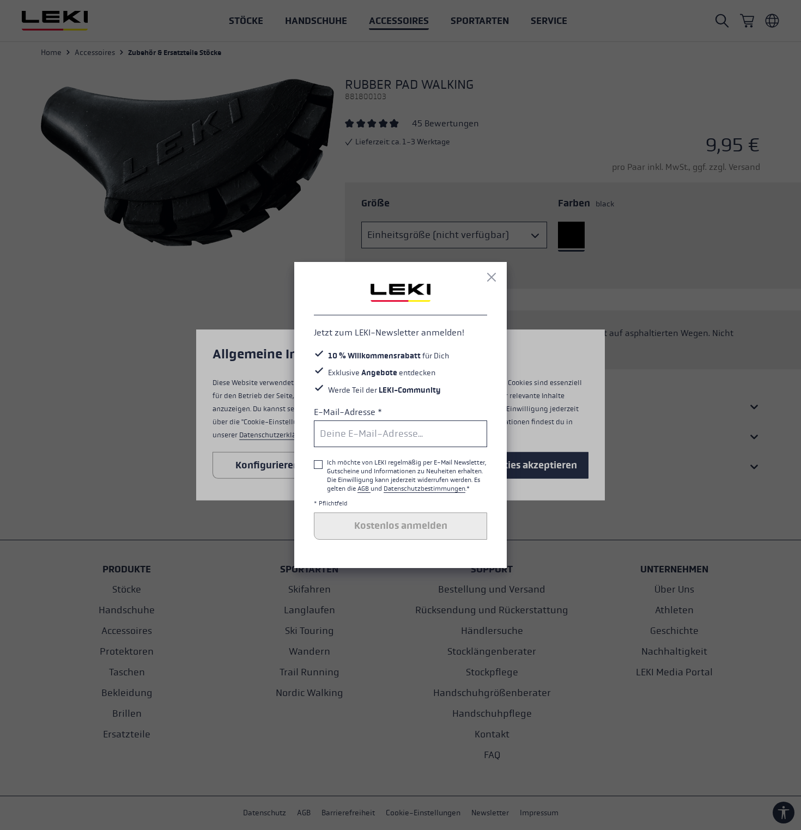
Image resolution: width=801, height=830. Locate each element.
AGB (364, 488)
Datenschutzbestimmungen (424, 488)
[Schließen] (491, 277)
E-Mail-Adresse (348, 412)
